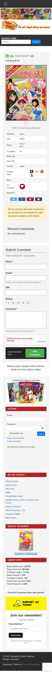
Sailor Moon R (22, 56)
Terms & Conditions (31, 664)
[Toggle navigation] (5, 4)
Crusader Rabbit (13, 514)
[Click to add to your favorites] (26, 124)
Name (9, 261)
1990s (22, 139)
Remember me (16, 433)
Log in (41, 434)
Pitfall (8, 492)
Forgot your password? (15, 438)
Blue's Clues (11, 518)
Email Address (16, 624)
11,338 (26, 572)
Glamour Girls (12, 481)
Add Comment (35, 353)
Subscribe (16, 635)
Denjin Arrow (11, 485)
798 (26, 578)
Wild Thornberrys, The (15, 510)
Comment (11, 309)
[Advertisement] (26, 460)
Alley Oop (10, 489)
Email (9, 273)
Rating (9, 299)
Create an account (14, 441)
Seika (22, 134)
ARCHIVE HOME (8, 38)
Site (8, 287)
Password (11, 424)
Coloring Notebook (26, 553)
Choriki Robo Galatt (14, 496)
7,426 (22, 575)
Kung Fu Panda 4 (13, 506)
